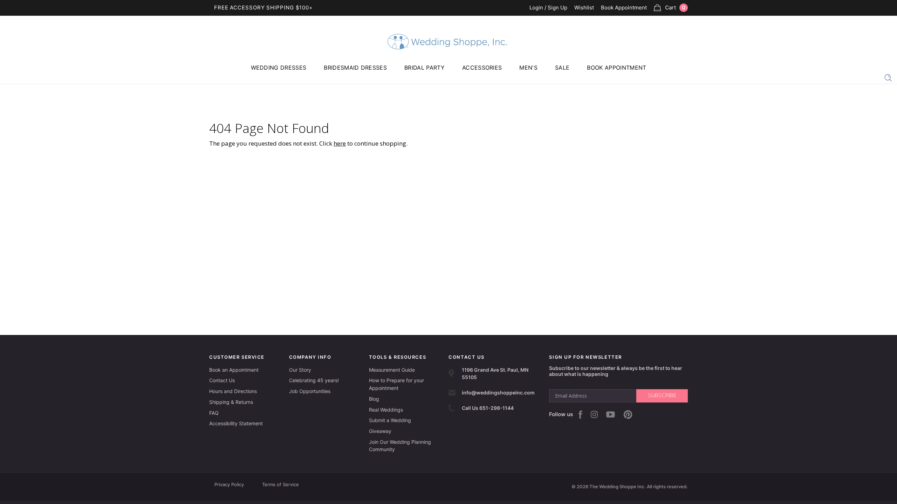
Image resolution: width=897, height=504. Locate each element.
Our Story (300, 370)
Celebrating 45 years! (314, 380)
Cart (675, 7)
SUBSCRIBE (662, 395)
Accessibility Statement (236, 423)
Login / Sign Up (548, 8)
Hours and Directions (233, 391)
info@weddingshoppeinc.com (498, 393)
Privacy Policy (229, 484)
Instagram (594, 414)
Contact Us (222, 380)
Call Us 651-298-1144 (488, 408)
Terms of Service (280, 484)
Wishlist (584, 8)
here (340, 143)
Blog (374, 399)
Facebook (580, 415)
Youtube (610, 414)
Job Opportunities (309, 391)
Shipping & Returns (231, 402)
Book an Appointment (234, 370)
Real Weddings (386, 410)
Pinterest (627, 414)
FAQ (214, 413)
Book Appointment (624, 8)
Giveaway (380, 431)
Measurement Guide (392, 370)
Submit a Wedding (390, 420)
